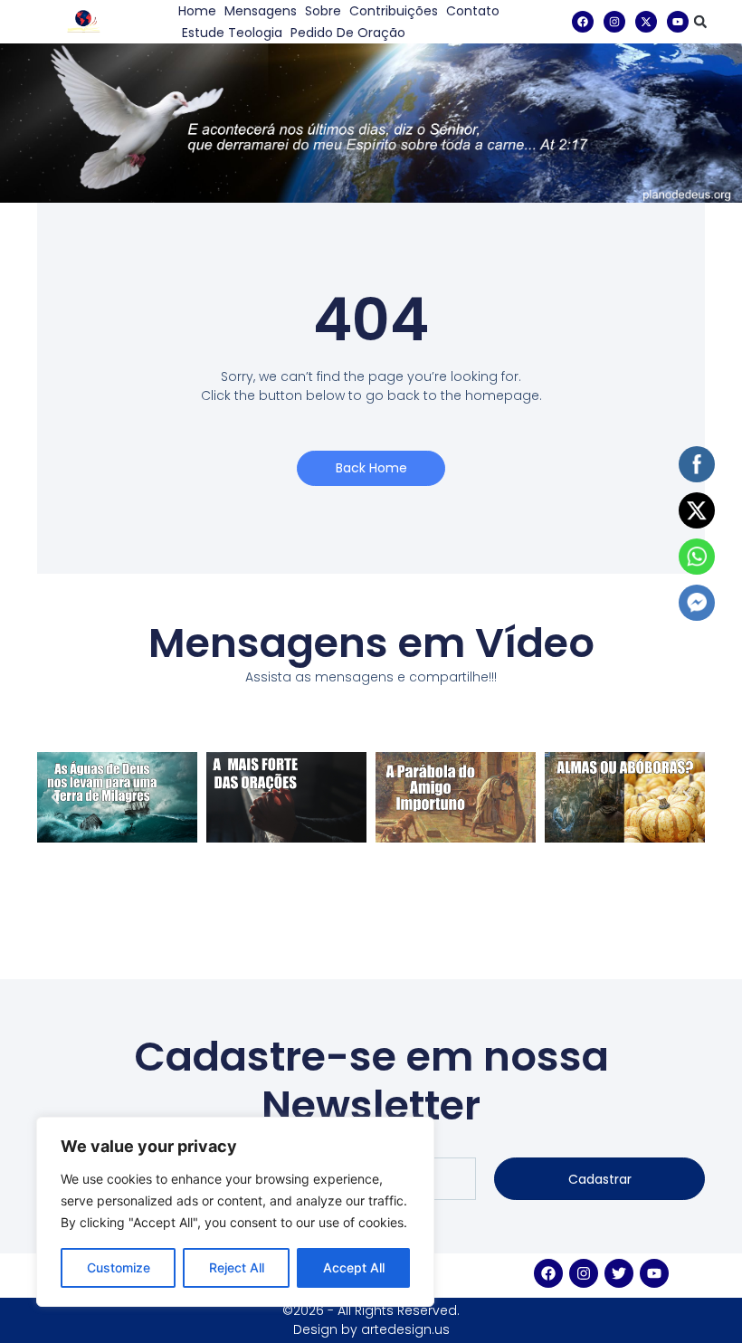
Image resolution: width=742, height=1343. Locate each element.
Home (197, 11)
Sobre (323, 11)
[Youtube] (678, 22)
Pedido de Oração (347, 33)
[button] (700, 21)
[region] (235, 1212)
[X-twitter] (646, 22)
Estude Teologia (232, 33)
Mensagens (260, 11)
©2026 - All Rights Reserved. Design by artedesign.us (371, 1319)
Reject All (236, 1267)
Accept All (354, 1267)
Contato (472, 11)
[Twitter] (618, 1273)
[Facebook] (583, 22)
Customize (118, 1267)
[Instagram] (614, 22)
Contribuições (393, 11)
